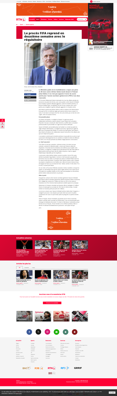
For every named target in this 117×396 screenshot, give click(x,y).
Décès (44, 1)
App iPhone (65, 332)
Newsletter (77, 359)
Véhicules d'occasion (65, 1)
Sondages (48, 356)
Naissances (39, 1)
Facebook (29, 332)
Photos (50, 19)
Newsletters (56, 332)
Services (61, 19)
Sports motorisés (34, 358)
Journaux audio (19, 352)
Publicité (77, 348)
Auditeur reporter (20, 356)
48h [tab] (19, 267)
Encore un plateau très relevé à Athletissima (41, 280)
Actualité (32, 19)
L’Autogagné (48, 354)
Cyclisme (33, 350)
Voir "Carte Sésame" (45, 316)
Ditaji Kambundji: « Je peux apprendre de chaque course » (41, 251)
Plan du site (33, 383)
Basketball (33, 347)
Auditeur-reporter (96, 1)
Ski (31, 352)
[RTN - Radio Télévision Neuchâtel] (52, 368)
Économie (18, 348)
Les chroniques (49, 345)
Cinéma (62, 345)
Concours (48, 358)
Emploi (61, 354)
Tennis (32, 356)
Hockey (32, 345)
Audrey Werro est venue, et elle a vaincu (79, 250)
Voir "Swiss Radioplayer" (27, 316)
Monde (17, 347)
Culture (17, 350)
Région (17, 343)
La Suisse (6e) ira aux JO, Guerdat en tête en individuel (60, 251)
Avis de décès (63, 356)
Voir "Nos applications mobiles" (64, 316)
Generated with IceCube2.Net (82, 381)
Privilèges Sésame (56, 1)
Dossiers (18, 354)
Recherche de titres (50, 347)
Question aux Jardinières (51, 352)
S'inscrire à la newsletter (52, 302)
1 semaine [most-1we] (26, 267)
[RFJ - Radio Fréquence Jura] (65, 368)
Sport (37, 19)
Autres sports (30, 24)
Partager (28, 94)
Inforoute (30, 1)
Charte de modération (80, 356)
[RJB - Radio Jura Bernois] (39, 368)
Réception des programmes (81, 345)
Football (32, 343)
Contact (77, 358)
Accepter (112, 392)
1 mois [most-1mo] (33, 267)
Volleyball (33, 348)
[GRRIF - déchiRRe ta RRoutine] (78, 368)
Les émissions (49, 343)
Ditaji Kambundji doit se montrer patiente (23, 280)
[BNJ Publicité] (26, 368)
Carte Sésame (49, 1)
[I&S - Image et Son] (52, 373)
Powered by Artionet (70, 381)
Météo (61, 348)
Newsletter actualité (20, 358)
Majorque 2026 (69, 19)
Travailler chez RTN (79, 350)
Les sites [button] (19, 1)
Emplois (34, 1)
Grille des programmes (51, 348)
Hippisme (33, 354)
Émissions (44, 19)
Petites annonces (64, 350)
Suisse (17, 345)
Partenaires (77, 352)
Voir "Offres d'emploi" (82, 316)
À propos (77, 343)
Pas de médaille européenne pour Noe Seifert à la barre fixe (22, 251)
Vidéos (55, 19)
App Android (74, 332)
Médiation (77, 354)
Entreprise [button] (25, 1)
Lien (28, 100)
